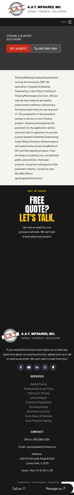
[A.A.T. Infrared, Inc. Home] (17, 9)
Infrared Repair (38, 397)
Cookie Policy (24, 482)
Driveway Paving (38, 406)
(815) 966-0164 (47, 48)
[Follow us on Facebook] (20, 367)
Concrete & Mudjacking (38, 402)
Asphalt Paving (38, 384)
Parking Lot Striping (39, 393)
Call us (17, 488)
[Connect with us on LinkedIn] (37, 367)
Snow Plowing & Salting (38, 420)
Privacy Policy (53, 482)
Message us (54, 488)
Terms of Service (39, 482)
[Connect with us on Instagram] (45, 367)
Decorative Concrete (38, 411)
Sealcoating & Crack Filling (38, 388)
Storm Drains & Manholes (38, 416)
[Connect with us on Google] (53, 367)
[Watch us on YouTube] (29, 367)
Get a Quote (18, 48)
